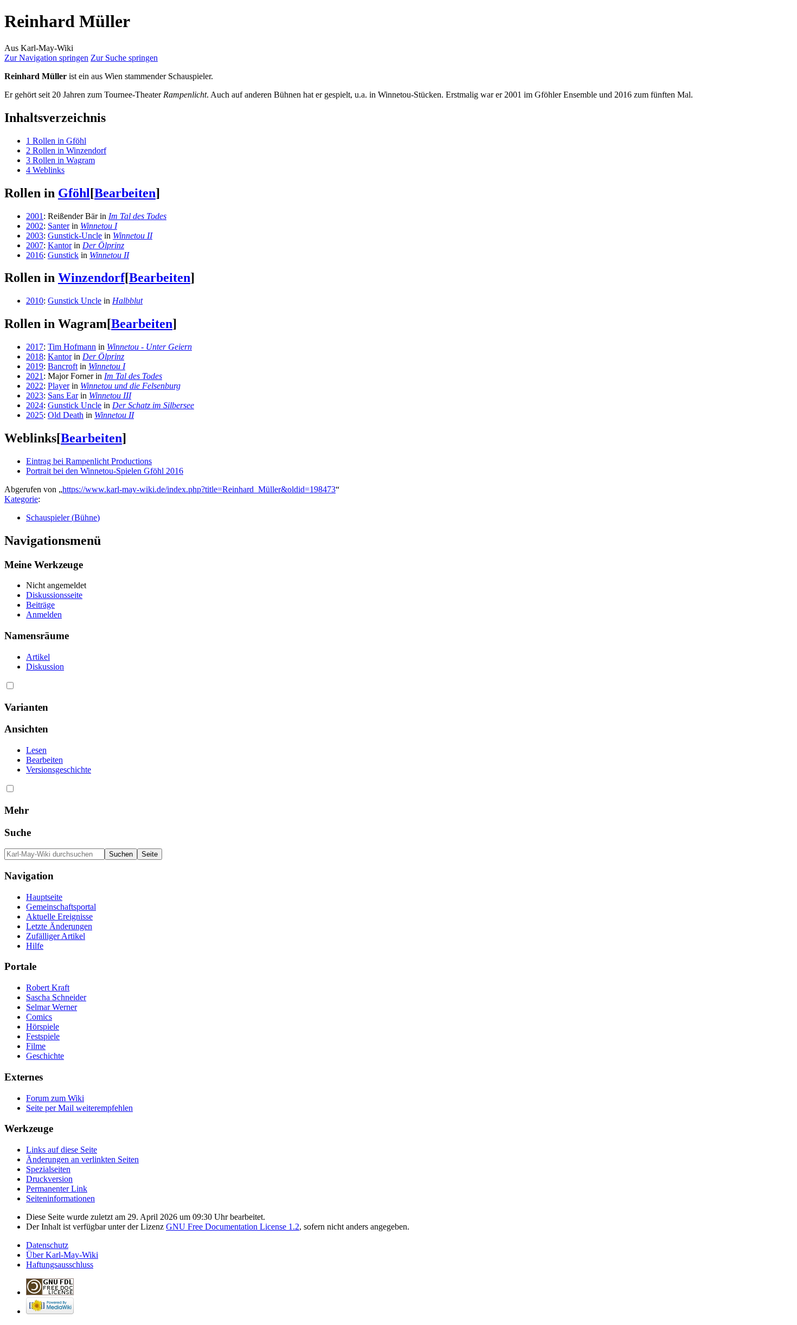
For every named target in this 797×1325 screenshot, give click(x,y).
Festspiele (43, 1036)
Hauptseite (44, 897)
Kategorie (21, 499)
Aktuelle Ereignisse (59, 916)
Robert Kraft (47, 987)
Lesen (36, 750)
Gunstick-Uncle (75, 235)
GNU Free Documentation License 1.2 (232, 1226)
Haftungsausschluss (59, 1264)
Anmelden (44, 614)
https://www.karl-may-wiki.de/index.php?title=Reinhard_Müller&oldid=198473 (199, 489)
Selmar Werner (51, 1007)
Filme (36, 1046)
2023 (34, 395)
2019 (34, 366)
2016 (34, 255)
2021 (34, 376)
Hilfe (34, 945)
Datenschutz (47, 1245)
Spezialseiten (48, 1169)
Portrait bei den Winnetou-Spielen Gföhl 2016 (104, 470)
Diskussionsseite (54, 595)
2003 (34, 235)
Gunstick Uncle (74, 300)
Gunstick (63, 255)
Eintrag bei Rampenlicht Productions (89, 461)
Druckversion (49, 1179)
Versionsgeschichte (58, 769)
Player (58, 385)
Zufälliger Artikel (55, 936)
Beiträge (40, 604)
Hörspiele (42, 1026)
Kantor (60, 245)
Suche (17, 832)
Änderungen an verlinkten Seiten (82, 1159)
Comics (39, 1016)
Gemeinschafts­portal (61, 906)
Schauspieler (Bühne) (63, 517)
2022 (34, 385)
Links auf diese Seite (61, 1149)
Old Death (65, 415)
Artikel (38, 656)
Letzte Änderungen (59, 926)
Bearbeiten (125, 193)
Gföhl (74, 193)
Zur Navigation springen (46, 57)
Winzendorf (91, 278)
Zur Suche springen (124, 57)
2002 (34, 225)
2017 (34, 346)
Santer (58, 225)
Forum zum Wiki (55, 1098)
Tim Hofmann (72, 346)
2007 (34, 245)
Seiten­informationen (60, 1198)
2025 (34, 415)
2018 (34, 356)
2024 (34, 405)
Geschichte (45, 1055)
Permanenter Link (56, 1188)
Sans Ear (63, 395)
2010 (34, 300)
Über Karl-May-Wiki (62, 1254)
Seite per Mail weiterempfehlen (79, 1107)
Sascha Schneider (56, 997)
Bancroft (63, 366)
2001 (34, 216)
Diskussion (45, 666)
